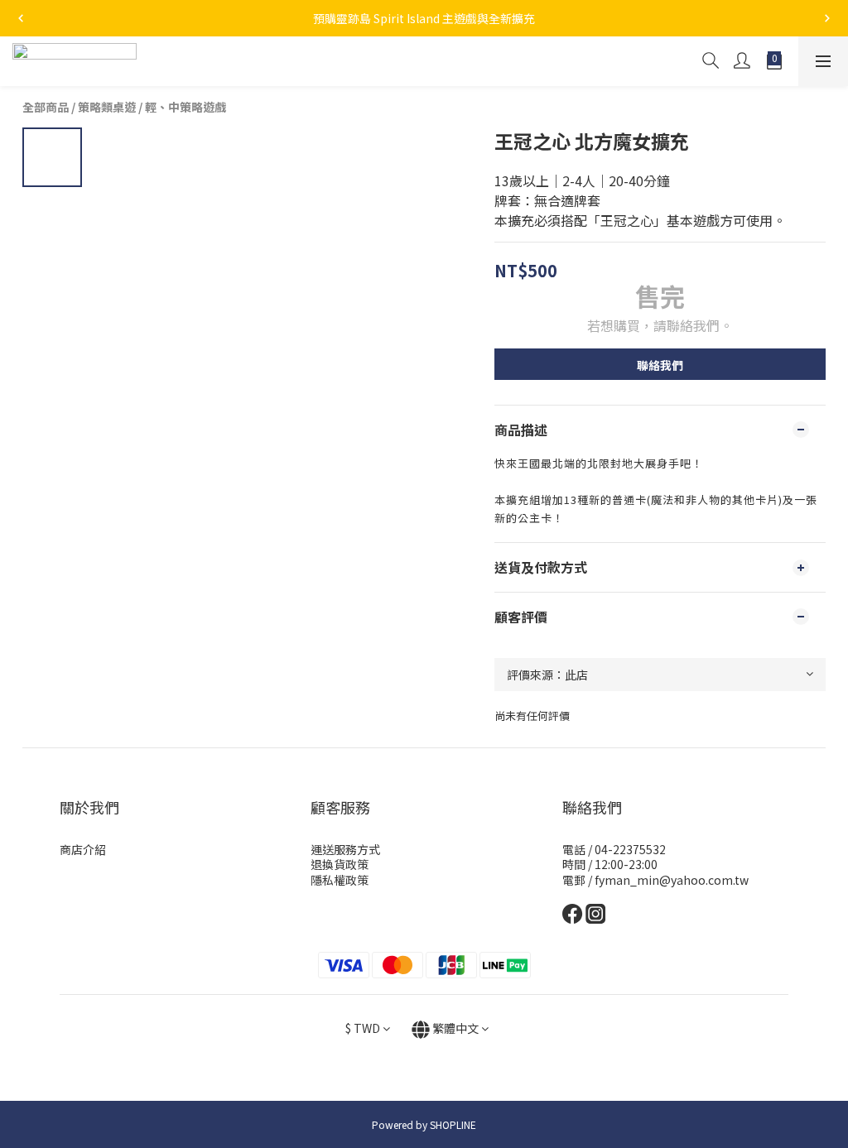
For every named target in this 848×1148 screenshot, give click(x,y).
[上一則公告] (20, 18)
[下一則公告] (827, 18)
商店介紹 (83, 849)
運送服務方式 (345, 849)
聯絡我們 (660, 365)
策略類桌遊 (107, 106)
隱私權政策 (340, 880)
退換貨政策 (340, 864)
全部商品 (45, 106)
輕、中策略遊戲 (185, 106)
